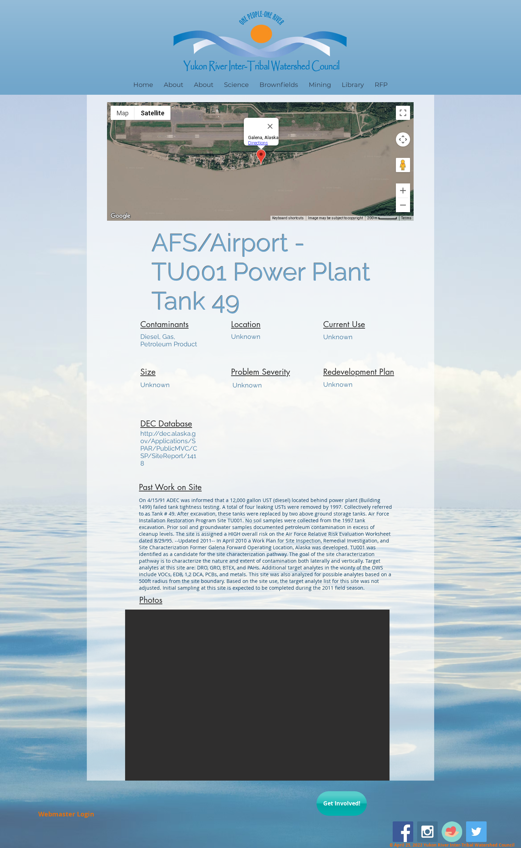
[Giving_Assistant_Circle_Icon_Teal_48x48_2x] (452, 831)
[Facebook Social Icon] (403, 831)
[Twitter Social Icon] (476, 831)
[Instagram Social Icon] (427, 831)
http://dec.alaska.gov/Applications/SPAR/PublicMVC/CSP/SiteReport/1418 (168, 448)
